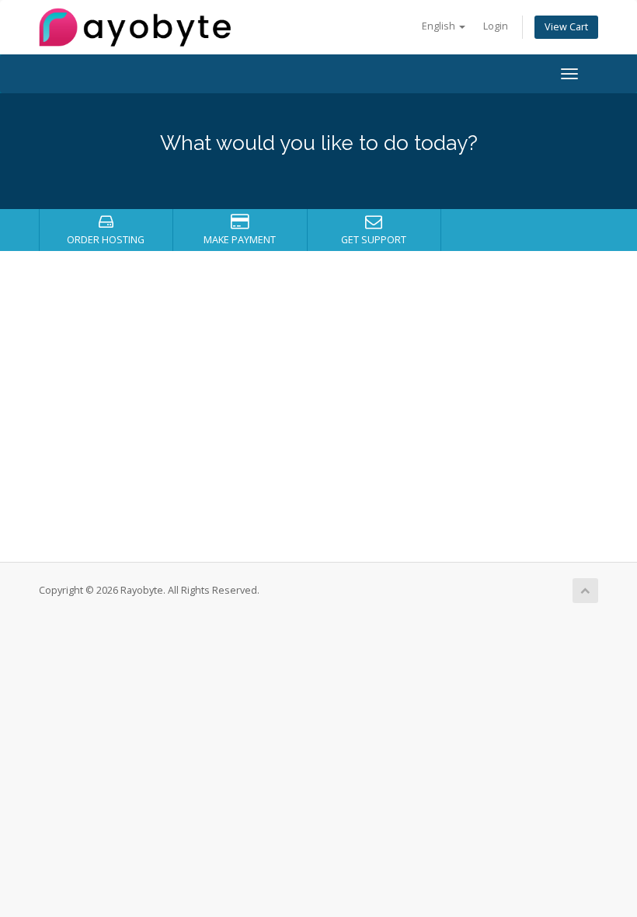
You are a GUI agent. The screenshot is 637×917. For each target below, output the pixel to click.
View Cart (566, 26)
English (440, 26)
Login (495, 26)
